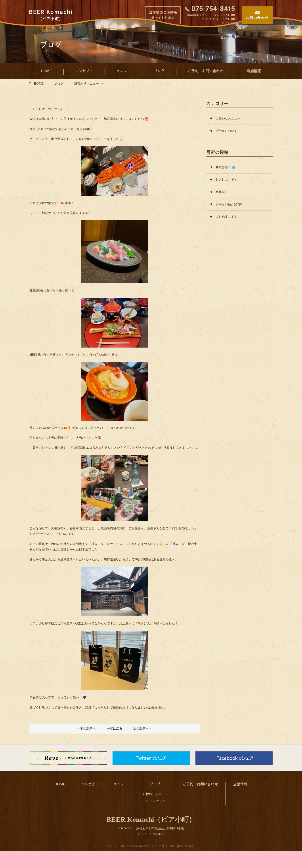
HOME (46, 70)
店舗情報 (254, 70)
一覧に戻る (114, 728)
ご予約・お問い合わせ (205, 70)
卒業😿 (221, 192)
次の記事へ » (142, 728)
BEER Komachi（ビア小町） (151, 819)
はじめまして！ (226, 216)
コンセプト (84, 70)
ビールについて (226, 130)
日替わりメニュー (86, 83)
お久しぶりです (226, 179)
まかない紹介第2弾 (229, 204)
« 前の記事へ (87, 728)
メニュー (123, 70)
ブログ (159, 70)
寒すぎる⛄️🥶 (225, 167)
